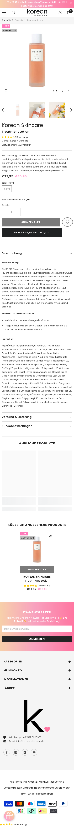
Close (71, 3)
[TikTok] (25, 752)
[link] (19, 503)
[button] (63, 91)
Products (19, 20)
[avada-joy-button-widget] (9, 816)
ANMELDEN (37, 639)
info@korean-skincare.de (30, 741)
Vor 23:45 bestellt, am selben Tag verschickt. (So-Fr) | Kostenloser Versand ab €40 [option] (37, 4)
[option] (37, 59)
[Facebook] (6, 752)
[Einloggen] (60, 12)
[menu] (4, 12)
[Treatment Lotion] (37, 549)
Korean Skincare (22, 125)
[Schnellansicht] (50, 536)
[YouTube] (34, 752)
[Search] (14, 12)
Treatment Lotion (37, 581)
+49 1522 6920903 (31, 737)
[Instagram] (16, 752)
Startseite (6, 20)
